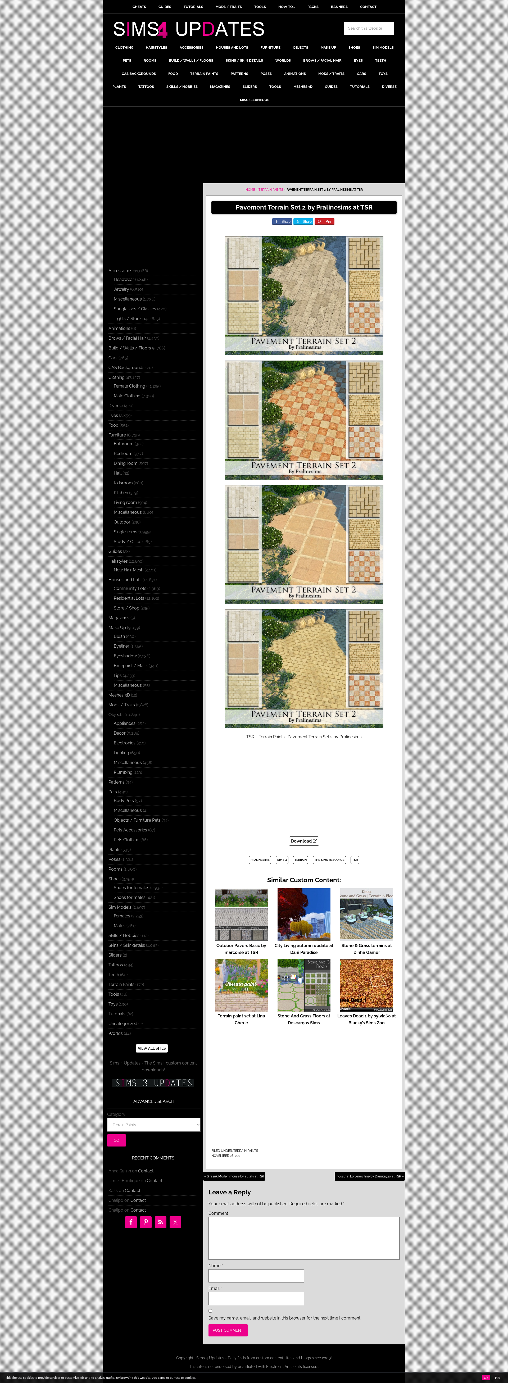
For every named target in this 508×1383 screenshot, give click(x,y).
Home (250, 190)
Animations (119, 328)
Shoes (114, 878)
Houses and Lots (125, 579)
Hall (117, 473)
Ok (486, 1377)
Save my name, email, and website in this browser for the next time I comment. (284, 1318)
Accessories (120, 270)
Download (302, 841)
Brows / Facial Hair (127, 338)
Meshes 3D (119, 695)
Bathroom (124, 443)
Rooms (115, 869)
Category (116, 1114)
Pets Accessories (130, 829)
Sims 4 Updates (192, 31)
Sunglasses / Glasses (135, 308)
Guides (115, 551)
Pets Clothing (126, 839)
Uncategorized (122, 1023)
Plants (114, 849)
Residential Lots (129, 598)
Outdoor (122, 522)
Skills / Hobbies (123, 935)
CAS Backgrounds (126, 367)
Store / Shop (126, 608)
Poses (114, 859)
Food (113, 425)
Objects (116, 714)
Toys (113, 1004)
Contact (145, 1170)
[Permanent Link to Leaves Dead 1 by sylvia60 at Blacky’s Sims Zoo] (366, 1009)
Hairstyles (118, 561)
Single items (125, 531)
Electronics (124, 742)
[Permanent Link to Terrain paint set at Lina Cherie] (241, 1009)
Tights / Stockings (131, 318)
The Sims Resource (329, 860)
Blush (119, 636)
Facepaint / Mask (131, 665)
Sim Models (119, 907)
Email (215, 1288)
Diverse (115, 405)
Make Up (117, 627)
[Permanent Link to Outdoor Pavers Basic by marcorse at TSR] (241, 938)
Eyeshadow (125, 655)
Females (122, 915)
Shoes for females (131, 887)
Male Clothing (127, 395)
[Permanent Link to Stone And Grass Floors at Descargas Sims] (304, 1009)
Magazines (118, 617)
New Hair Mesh (128, 569)
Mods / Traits (121, 704)
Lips (118, 675)
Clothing (116, 377)
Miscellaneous (128, 299)
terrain (300, 860)
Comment (219, 1213)
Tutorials (116, 1013)
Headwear (124, 279)
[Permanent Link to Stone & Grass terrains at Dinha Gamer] (366, 938)
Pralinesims (260, 860)
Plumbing (123, 772)
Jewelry (121, 289)
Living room (125, 502)
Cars (112, 357)
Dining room (126, 463)
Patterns (116, 782)
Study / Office (127, 541)
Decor (120, 733)
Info (498, 1377)
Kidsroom (123, 482)
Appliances (124, 723)
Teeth (113, 974)
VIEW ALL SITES (152, 1048)
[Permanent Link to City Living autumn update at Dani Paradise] (304, 938)
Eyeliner (121, 646)
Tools (113, 994)
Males (119, 925)
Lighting (121, 752)
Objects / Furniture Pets (137, 820)
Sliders (115, 955)
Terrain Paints (270, 190)
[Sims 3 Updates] (153, 1083)
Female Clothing (129, 386)
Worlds (115, 1033)
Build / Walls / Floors (129, 348)
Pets (112, 791)
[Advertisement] (254, 146)
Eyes (113, 415)
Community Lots (130, 588)
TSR (355, 860)
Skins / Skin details (126, 945)
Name (215, 1265)
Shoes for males (130, 897)
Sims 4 (282, 860)
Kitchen (121, 492)
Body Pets (124, 800)
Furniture (117, 435)
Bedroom (123, 453)
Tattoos (115, 964)
